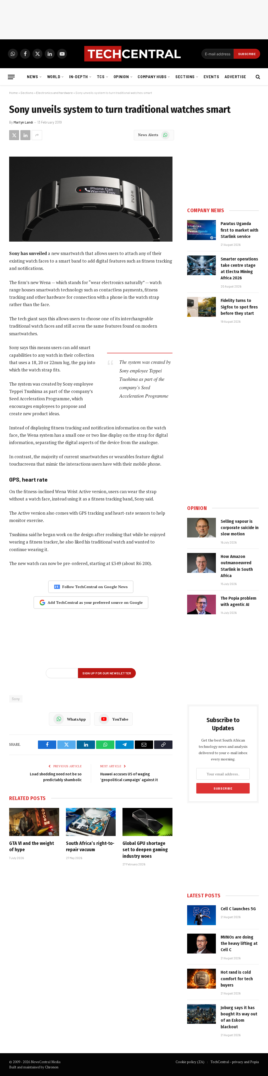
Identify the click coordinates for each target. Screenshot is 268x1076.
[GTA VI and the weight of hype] (34, 822)
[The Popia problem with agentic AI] (201, 605)
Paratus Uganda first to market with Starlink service (239, 230)
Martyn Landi (23, 122)
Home (13, 92)
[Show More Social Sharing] (37, 135)
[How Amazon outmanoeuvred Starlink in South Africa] (201, 563)
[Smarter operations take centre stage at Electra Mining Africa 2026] (201, 265)
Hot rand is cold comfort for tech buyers (237, 979)
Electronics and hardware (54, 92)
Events (211, 76)
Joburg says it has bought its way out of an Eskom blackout (239, 1017)
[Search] (257, 77)
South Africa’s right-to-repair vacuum (90, 846)
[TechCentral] (134, 53)
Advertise (235, 76)
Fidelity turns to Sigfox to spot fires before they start (239, 307)
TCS (101, 76)
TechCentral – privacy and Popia (234, 1061)
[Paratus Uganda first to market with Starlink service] (201, 230)
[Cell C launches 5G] (201, 915)
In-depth (78, 76)
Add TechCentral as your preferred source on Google (95, 602)
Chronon (51, 1067)
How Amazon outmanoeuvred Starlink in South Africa (237, 566)
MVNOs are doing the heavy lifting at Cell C (239, 943)
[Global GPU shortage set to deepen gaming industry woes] (147, 822)
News (32, 76)
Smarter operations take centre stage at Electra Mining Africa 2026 (239, 268)
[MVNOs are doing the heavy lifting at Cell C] (201, 944)
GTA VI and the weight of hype (31, 846)
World (53, 76)
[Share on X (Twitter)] (14, 135)
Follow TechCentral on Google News (95, 586)
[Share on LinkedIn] (25, 135)
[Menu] (11, 77)
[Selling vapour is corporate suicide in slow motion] (201, 528)
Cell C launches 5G (238, 909)
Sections (185, 76)
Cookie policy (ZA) (190, 1061)
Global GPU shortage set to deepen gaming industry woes (145, 849)
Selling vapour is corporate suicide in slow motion (240, 528)
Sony (16, 699)
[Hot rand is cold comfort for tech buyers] (201, 979)
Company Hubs (152, 76)
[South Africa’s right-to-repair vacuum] (91, 822)
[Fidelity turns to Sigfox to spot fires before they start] (201, 307)
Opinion (121, 76)
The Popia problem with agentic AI (238, 601)
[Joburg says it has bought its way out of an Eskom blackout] (201, 1014)
